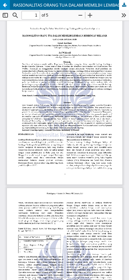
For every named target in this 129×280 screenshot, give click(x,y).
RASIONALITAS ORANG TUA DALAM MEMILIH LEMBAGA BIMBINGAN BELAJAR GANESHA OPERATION (71, 5)
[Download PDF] (124, 5)
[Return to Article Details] (5, 5)
